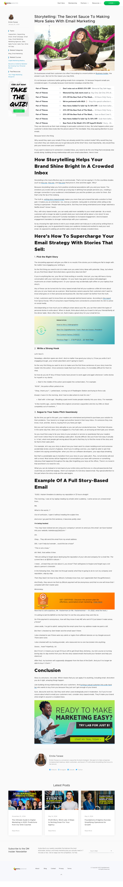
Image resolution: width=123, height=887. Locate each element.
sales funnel (12, 44)
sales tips (20, 44)
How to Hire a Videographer (67, 325)
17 (72, 340)
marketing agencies (14, 41)
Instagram (63, 770)
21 (80, 340)
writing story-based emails (54, 199)
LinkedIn (71, 770)
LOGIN (111, 3)
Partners (84, 3)
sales (23, 41)
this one (44, 183)
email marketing (18, 39)
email (10, 36)
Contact (53, 868)
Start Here (61, 3)
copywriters (12, 34)
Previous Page (62, 340)
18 (74, 340)
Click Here (97, 602)
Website (54, 770)
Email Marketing (17, 53)
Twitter (80, 770)
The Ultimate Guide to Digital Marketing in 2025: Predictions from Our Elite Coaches (24, 822)
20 (78, 340)
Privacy (61, 868)
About (37, 868)
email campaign (18, 36)
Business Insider (102, 73)
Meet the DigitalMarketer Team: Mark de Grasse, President (79, 330)
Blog (9, 53)
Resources (95, 3)
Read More (15, 831)
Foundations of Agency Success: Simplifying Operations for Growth (98, 822)
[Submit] (111, 851)
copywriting (21, 34)
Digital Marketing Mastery (16, 60)
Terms (69, 868)
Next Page (90, 340)
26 (84, 340)
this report (107, 298)
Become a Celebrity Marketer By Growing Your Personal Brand (17, 66)
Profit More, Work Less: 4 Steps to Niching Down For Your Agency (61, 822)
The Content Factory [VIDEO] (68, 335)
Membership (72, 3)
